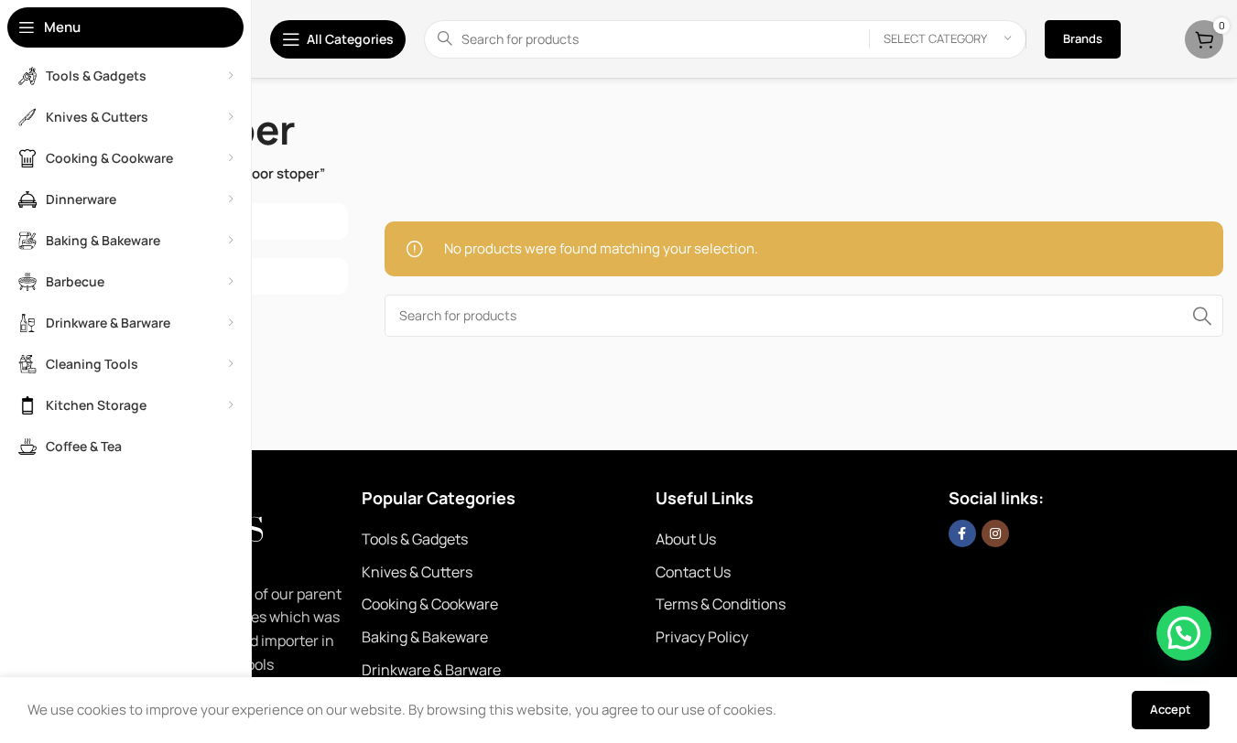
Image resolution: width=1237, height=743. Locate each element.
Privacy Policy (702, 637)
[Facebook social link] (962, 533)
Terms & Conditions (721, 604)
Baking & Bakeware (425, 637)
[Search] (1202, 316)
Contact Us (693, 572)
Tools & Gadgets (415, 539)
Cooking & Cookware (430, 604)
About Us (686, 539)
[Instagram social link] (995, 533)
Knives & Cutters (417, 572)
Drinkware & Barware (431, 670)
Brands (1082, 38)
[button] (1183, 633)
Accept (1170, 709)
